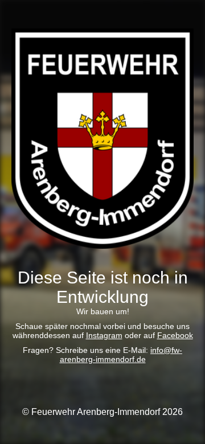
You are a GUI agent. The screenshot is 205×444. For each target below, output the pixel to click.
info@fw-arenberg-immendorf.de (121, 355)
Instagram (104, 335)
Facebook (175, 335)
